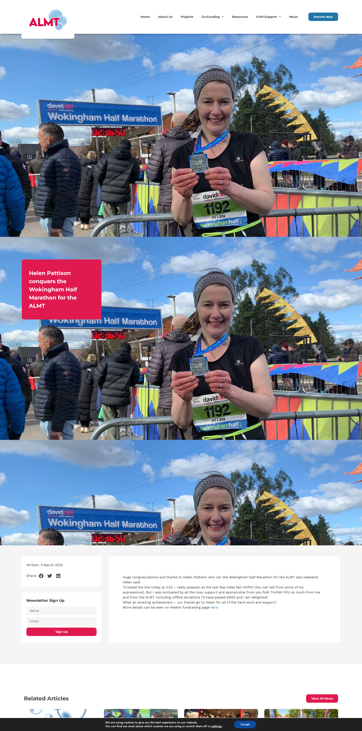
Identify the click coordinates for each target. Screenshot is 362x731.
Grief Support (266, 17)
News (293, 17)
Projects (187, 17)
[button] (41, 576)
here (214, 607)
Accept (245, 724)
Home (145, 17)
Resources (240, 17)
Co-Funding (211, 17)
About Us (165, 17)
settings (216, 726)
